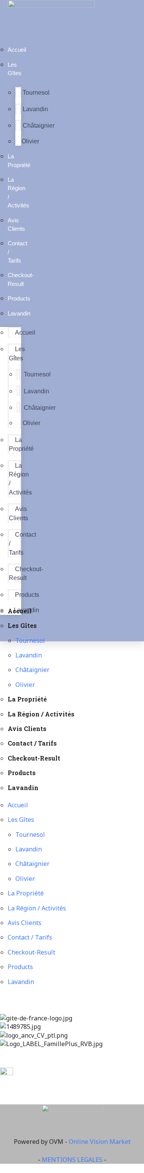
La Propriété (19, 160)
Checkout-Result (21, 279)
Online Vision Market (100, 1141)
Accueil (17, 49)
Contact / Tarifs (17, 252)
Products (27, 594)
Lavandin (35, 109)
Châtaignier (39, 125)
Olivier (30, 141)
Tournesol (36, 92)
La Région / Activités (18, 192)
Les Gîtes (15, 68)
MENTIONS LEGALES (72, 1159)
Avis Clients (16, 224)
